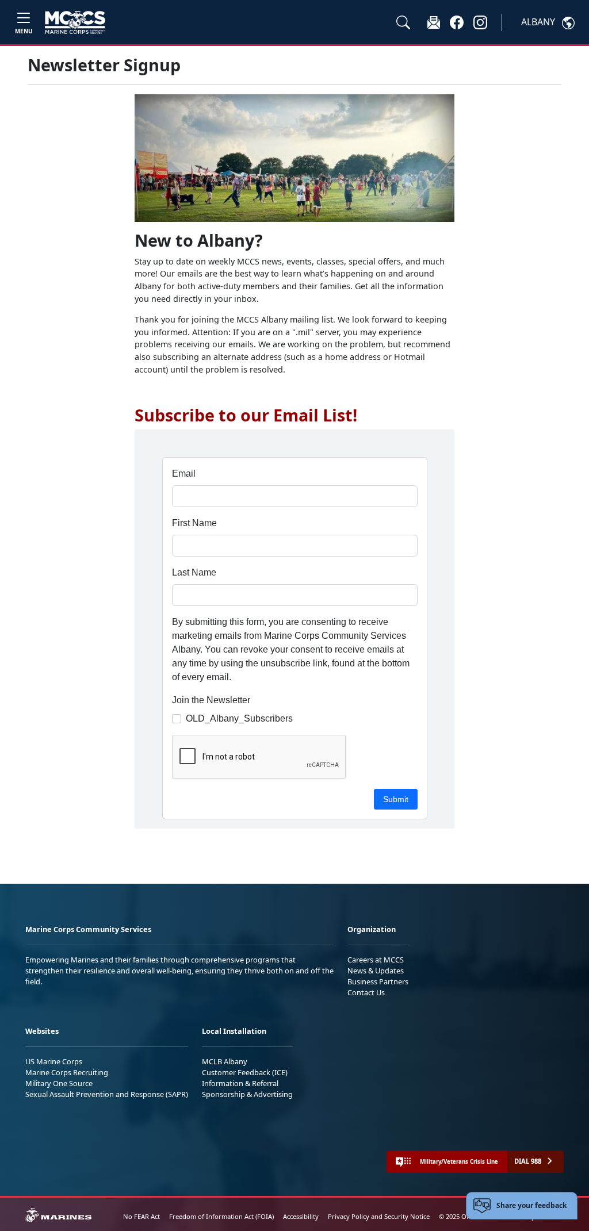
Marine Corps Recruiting (66, 1072)
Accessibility (301, 1216)
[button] (457, 22)
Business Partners (377, 981)
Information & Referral (240, 1083)
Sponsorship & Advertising (247, 1094)
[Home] (75, 22)
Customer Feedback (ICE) (245, 1072)
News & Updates (375, 970)
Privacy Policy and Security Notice (379, 1216)
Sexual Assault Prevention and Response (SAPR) (106, 1094)
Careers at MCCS (375, 959)
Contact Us (366, 992)
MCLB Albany (224, 1061)
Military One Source (59, 1083)
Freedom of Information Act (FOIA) (221, 1216)
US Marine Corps (53, 1061)
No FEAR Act (141, 1216)
